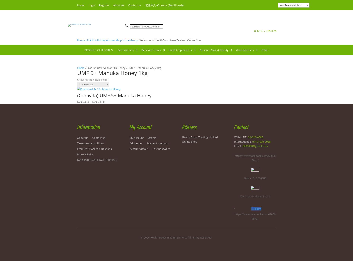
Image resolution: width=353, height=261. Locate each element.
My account (137, 138)
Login (91, 5)
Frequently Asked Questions (94, 149)
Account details (139, 149)
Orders (152, 138)
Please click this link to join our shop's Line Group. (108, 40)
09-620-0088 (255, 137)
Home (80, 5)
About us (118, 5)
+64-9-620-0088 (261, 141)
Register (104, 5)
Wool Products (245, 50)
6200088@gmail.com (255, 146)
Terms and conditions (90, 143)
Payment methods (158, 143)
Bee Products (125, 50)
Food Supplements (180, 50)
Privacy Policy (85, 154)
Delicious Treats (151, 50)
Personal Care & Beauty (213, 50)
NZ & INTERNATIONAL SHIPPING (97, 160)
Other (265, 50)
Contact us (134, 5)
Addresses (136, 143)
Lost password (161, 149)
